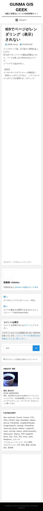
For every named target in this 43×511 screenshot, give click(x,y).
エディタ (16, 439)
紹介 (5, 448)
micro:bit (12, 431)
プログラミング (9, 445)
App (4, 417)
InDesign (20, 426)
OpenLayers (8, 434)
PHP (22, 434)
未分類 (33, 445)
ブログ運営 (28, 442)
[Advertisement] (21, 170)
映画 (23, 445)
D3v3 (5, 420)
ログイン (27, 325)
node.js (19, 431)
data (17, 420)
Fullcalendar (14, 423)
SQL (10, 437)
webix (30, 437)
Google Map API (9, 426)
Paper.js (17, 434)
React (5, 437)
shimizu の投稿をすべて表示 (26, 287)
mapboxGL (30, 428)
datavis (32, 420)
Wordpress (7, 439)
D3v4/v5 (12, 420)
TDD (20, 437)
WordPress (21, 508)
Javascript (7, 428)
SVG (15, 437)
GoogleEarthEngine (27, 423)
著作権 (10, 448)
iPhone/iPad (29, 426)
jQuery (14, 428)
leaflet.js (21, 428)
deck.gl (6, 423)
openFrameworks (29, 431)
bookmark (11, 417)
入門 (18, 445)
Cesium (26, 417)
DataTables (24, 420)
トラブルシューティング (21, 262)
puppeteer (29, 434)
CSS (32, 417)
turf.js (25, 437)
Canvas (19, 417)
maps (5, 431)
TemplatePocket (24, 506)
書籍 (27, 445)
